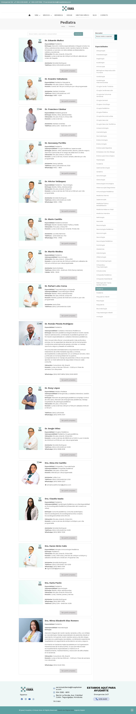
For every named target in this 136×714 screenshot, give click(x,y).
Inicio (63, 26)
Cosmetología (101, 132)
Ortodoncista (101, 271)
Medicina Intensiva (103, 213)
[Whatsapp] (33, 699)
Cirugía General (102, 100)
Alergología (100, 51)
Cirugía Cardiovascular (104, 90)
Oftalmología (101, 257)
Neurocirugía (101, 233)
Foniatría (99, 164)
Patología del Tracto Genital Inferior (103, 284)
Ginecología (100, 180)
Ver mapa (57, 701)
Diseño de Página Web (66, 710)
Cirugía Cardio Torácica (104, 86)
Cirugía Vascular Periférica (106, 124)
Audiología (100, 62)
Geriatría (99, 172)
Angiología (100, 58)
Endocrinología (102, 140)
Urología (99, 316)
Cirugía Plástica (102, 112)
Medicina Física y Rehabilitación (102, 204)
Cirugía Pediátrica (102, 108)
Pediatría (99, 289)
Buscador (99, 33)
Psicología (100, 301)
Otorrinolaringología (103, 261)
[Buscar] (115, 37)
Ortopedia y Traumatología (101, 266)
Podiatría (99, 293)
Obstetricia (100, 249)
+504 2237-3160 (36, 2)
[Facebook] (22, 699)
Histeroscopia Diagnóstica (105, 187)
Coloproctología (102, 128)
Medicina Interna (102, 195)
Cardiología (100, 76)
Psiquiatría (100, 305)
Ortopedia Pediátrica (103, 275)
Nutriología (100, 245)
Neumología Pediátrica (104, 229)
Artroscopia (100, 66)
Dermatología (101, 136)
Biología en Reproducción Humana (105, 71)
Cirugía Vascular (102, 120)
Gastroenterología (103, 168)
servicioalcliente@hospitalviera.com (58, 2)
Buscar (78, 34)
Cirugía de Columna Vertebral (103, 95)
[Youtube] (29, 699)
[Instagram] (26, 699)
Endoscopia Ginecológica (105, 156)
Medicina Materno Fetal (105, 209)
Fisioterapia (100, 160)
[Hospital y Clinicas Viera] (68, 8)
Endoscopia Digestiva (104, 148)
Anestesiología (101, 55)
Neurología (100, 237)
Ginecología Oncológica (105, 183)
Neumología (101, 225)
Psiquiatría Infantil (102, 297)
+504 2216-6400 (22, 2)
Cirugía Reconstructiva (104, 116)
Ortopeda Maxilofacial (104, 279)
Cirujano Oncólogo (103, 104)
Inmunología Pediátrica (104, 191)
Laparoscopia (101, 199)
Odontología (101, 253)
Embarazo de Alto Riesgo (105, 152)
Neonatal (99, 221)
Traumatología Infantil (104, 312)
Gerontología (101, 176)
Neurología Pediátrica (104, 241)
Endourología (101, 144)
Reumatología (101, 309)
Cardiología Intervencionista (102, 81)
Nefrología (100, 217)
